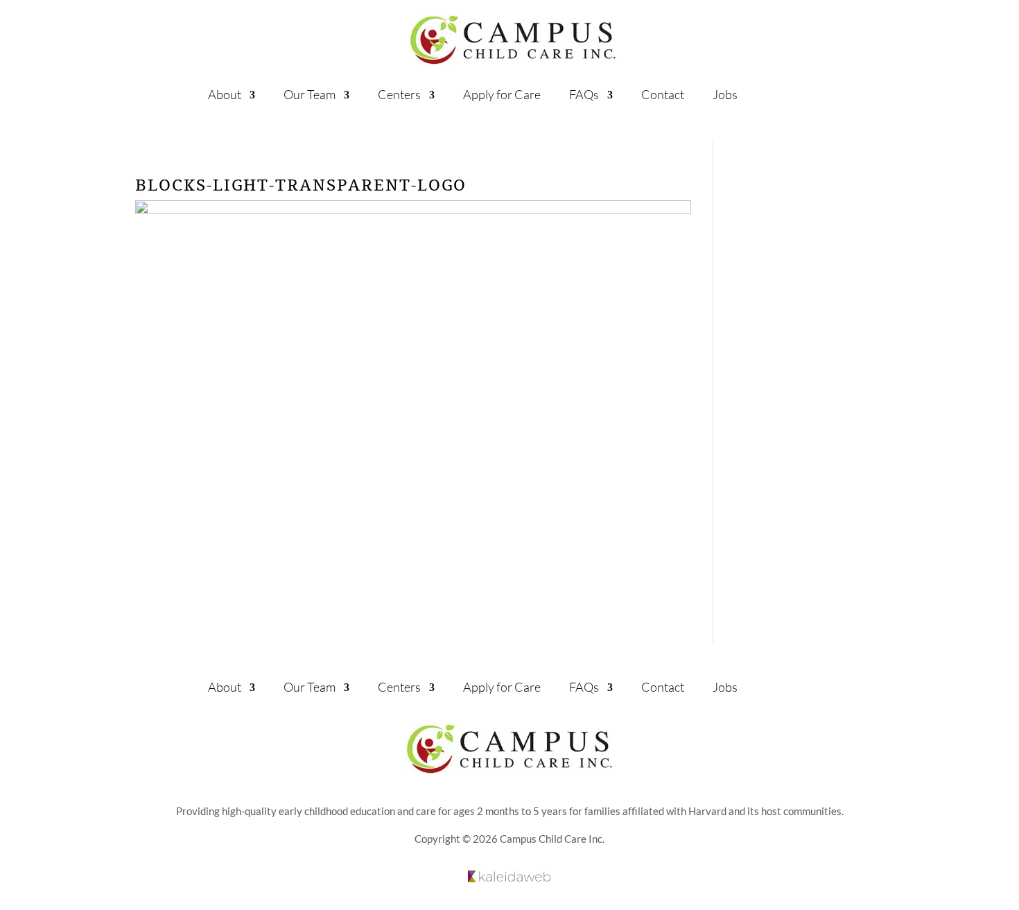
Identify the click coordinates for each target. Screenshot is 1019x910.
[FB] (812, 684)
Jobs (725, 94)
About (224, 94)
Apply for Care (502, 94)
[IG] (772, 684)
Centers (399, 94)
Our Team (310, 94)
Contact (662, 94)
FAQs (584, 94)
